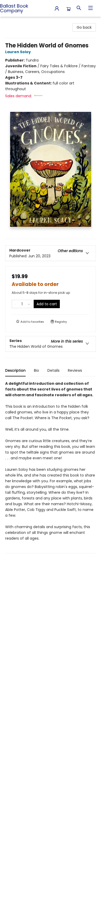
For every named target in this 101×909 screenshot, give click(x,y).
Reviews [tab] (75, 370)
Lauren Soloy (18, 51)
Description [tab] (15, 370)
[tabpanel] (50, 467)
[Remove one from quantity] (15, 304)
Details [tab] (53, 370)
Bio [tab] (36, 370)
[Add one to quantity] (29, 304)
